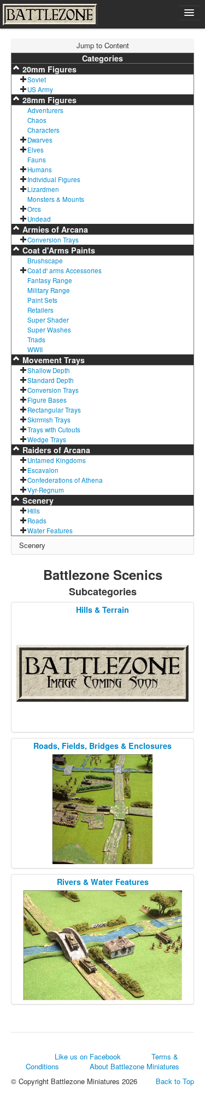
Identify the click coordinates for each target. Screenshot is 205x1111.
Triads (36, 339)
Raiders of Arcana (55, 449)
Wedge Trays (46, 439)
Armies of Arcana (54, 229)
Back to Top (175, 1081)
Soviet (36, 79)
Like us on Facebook (88, 1056)
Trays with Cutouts (53, 429)
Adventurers (45, 110)
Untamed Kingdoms (56, 460)
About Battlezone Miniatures (134, 1066)
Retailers (40, 310)
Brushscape (45, 260)
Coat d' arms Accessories (64, 270)
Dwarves (39, 140)
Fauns (36, 159)
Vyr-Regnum (45, 490)
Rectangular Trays (54, 409)
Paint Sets (42, 300)
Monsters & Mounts (55, 199)
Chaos (36, 120)
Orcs (34, 209)
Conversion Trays (53, 239)
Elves (35, 149)
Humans (39, 169)
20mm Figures (48, 69)
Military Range (48, 290)
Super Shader (48, 319)
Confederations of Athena (65, 480)
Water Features (50, 530)
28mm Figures (48, 99)
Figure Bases (47, 400)
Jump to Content (103, 45)
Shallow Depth (48, 370)
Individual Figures (53, 179)
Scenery (37, 500)
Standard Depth (50, 380)
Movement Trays (52, 359)
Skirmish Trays (49, 419)
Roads (36, 520)
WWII (35, 349)
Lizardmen (43, 189)
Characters (43, 130)
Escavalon (42, 470)
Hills (33, 510)
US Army (40, 89)
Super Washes (49, 329)
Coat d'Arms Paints (57, 250)
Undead (39, 219)
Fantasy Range (49, 280)
